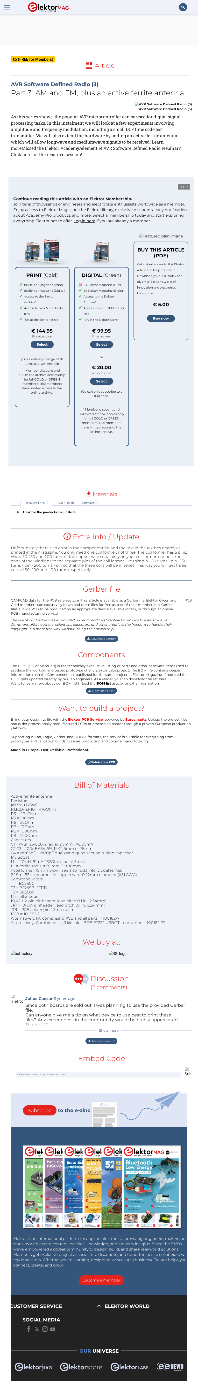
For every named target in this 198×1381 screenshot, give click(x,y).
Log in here (84, 221)
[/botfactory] (52, 954)
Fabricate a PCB (103, 762)
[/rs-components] (150, 954)
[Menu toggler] (6, 7)
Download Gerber (103, 639)
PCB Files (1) (65, 502)
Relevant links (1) (36, 502)
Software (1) (90, 502)
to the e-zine (59, 1110)
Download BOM (102, 691)
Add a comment (103, 1041)
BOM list (103, 683)
